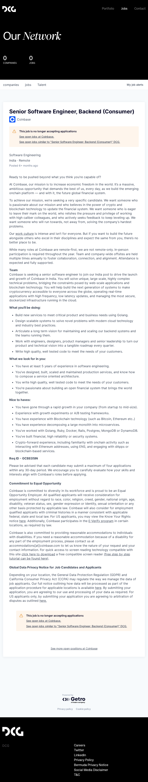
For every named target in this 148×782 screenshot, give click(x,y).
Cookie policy (83, 708)
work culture (24, 234)
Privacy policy (65, 708)
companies (11, 85)
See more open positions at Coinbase (74, 648)
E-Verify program (101, 521)
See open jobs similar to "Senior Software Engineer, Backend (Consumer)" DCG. (69, 141)
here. (43, 601)
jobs (28, 85)
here (98, 588)
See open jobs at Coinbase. (36, 136)
